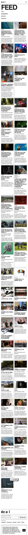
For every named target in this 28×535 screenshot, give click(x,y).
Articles (3, 18)
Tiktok (22, 522)
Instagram (3, 522)
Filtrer (14, 479)
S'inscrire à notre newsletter (6, 515)
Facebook (9, 522)
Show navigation (26, 2)
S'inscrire (23, 517)
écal (5, 511)
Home (3, 2)
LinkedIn (14, 522)
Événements (4, 14)
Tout (2, 11)
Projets (3, 16)
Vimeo (18, 522)
